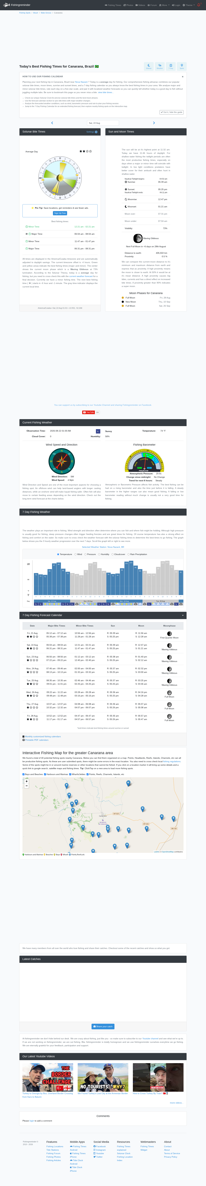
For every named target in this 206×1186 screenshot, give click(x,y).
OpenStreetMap (168, 851)
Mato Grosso (46, 13)
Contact (167, 1146)
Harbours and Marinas (57, 774)
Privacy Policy (170, 1157)
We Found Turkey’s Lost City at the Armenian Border (103, 1093)
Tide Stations (52, 1150)
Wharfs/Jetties (78, 774)
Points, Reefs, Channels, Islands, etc (106, 774)
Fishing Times (114, 5)
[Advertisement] (103, 37)
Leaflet (156, 851)
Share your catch (104, 1026)
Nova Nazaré (81, 82)
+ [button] (27, 781)
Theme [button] (189, 5)
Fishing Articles (53, 1160)
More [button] (165, 5)
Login (177, 5)
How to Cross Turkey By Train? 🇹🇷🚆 (150, 1093)
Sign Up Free (60, 213)
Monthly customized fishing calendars (43, 736)
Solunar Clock (123, 1153)
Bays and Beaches (34, 774)
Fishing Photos (53, 1157)
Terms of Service (172, 1153)
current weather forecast (81, 276)
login (32, 1121)
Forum (153, 5)
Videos (141, 5)
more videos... (177, 1103)
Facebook (101, 1146)
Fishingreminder (20, 4)
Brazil (35, 13)
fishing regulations (172, 761)
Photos (129, 5)
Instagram (100, 1150)
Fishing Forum (53, 1153)
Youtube (99, 1153)
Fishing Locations (54, 1146)
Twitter (99, 1157)
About (167, 1150)
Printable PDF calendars (36, 740)
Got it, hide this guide (172, 112)
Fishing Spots (24, 13)
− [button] (27, 786)
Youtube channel (150, 1038)
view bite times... (106, 92)
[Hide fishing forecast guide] (183, 76)
